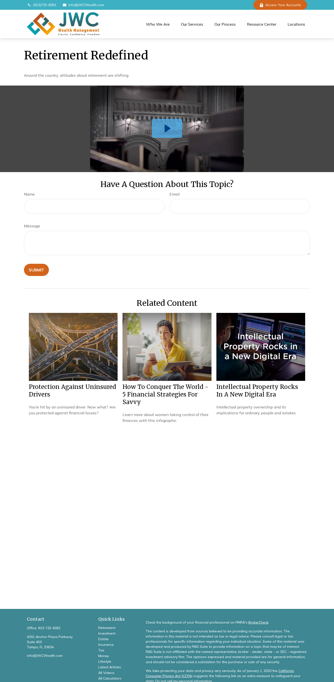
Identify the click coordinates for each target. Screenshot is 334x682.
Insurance (106, 644)
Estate (103, 639)
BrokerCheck (258, 622)
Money (103, 656)
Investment (106, 633)
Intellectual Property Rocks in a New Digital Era (257, 390)
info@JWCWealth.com (86, 5)
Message (32, 225)
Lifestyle (104, 661)
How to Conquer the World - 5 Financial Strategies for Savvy (165, 394)
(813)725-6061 (44, 5)
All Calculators (109, 678)
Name (29, 194)
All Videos (106, 673)
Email (174, 194)
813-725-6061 (49, 628)
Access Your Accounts (283, 5)
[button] (158, 24)
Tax (101, 650)
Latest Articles (109, 667)
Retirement (106, 628)
